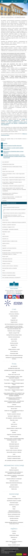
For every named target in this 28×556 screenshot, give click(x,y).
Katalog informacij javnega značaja (14, 335)
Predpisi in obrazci (6, 263)
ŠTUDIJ (14, 364)
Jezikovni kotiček (14, 485)
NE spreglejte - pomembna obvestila (10, 229)
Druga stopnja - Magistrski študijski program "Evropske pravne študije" (12, 182)
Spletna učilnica (5, 243)
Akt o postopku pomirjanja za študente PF (11, 277)
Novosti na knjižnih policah (14, 544)
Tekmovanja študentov (7, 261)
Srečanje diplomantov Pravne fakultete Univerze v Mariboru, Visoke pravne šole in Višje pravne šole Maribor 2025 (14, 327)
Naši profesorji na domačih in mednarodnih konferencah (14, 476)
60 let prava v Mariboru (14, 314)
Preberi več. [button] (7, 552)
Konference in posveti (14, 504)
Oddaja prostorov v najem (14, 349)
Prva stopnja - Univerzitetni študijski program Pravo (13, 177)
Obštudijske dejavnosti (7, 258)
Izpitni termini (5, 236)
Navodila (5, 143)
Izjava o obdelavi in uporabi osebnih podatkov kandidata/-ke (14, 210)
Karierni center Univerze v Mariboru (10, 265)
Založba (14, 506)
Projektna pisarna (14, 520)
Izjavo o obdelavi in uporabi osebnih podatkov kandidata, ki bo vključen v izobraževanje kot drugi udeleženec (14, 123)
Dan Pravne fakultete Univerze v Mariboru (14, 324)
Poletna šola (14, 489)
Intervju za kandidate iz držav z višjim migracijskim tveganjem (13, 174)
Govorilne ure (5, 238)
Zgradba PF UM (14, 345)
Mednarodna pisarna (14, 487)
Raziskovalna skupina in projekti (14, 500)
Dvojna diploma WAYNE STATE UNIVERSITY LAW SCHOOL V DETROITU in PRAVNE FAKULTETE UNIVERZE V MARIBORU (14, 189)
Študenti (4, 245)
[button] (25, 2)
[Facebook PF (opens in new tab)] (6, 296)
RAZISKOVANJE (14, 494)
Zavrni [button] (25, 554)
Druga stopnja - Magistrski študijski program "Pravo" (13, 179)
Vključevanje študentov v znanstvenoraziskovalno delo (14, 511)
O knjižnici (14, 531)
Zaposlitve (14, 347)
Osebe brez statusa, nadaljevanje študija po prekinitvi (14, 222)
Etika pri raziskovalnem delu (14, 514)
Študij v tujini (5, 256)
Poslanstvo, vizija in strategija (14, 330)
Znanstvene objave (14, 502)
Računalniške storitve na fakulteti (9, 268)
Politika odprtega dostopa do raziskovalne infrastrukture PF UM (14, 523)
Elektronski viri (14, 537)
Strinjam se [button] (19, 554)
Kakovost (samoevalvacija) (14, 337)
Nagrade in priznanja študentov (9, 248)
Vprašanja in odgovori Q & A (8, 227)
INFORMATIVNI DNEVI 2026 (8, 164)
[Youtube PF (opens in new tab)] (10, 296)
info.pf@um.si (19, 293)
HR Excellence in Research (14, 516)
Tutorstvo (4, 200)
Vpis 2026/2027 (5, 162)
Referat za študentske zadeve (8, 272)
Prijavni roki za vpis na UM (8, 171)
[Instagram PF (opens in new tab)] (18, 296)
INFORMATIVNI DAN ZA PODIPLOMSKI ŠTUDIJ (12, 166)
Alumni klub (14, 341)
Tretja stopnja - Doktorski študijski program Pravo (13, 185)
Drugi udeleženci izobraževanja (9, 203)
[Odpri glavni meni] (1, 1)
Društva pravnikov (14, 343)
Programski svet (14, 320)
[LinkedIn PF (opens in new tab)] (14, 296)
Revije (14, 508)
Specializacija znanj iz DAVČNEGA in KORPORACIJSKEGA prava (10, 194)
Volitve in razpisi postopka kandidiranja (14, 355)
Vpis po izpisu (5, 220)
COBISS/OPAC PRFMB (14, 535)
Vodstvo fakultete (14, 316)
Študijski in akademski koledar (9, 275)
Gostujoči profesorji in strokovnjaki (14, 478)
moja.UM (4, 169)
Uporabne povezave (14, 518)
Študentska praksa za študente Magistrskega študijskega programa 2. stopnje (12, 253)
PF (16, 1)
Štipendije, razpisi (6, 231)
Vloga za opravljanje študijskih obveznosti (12, 145)
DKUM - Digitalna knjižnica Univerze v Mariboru (14, 542)
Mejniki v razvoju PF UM (14, 332)
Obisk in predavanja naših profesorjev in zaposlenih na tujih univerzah (14, 472)
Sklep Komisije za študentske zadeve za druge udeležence (14, 213)
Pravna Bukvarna (14, 351)
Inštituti (14, 496)
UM (12, 1)
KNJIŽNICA (14, 529)
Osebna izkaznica (14, 311)
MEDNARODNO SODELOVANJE (14, 465)
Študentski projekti (6, 250)
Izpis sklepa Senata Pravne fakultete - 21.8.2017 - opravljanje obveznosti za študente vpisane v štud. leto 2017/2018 (14, 156)
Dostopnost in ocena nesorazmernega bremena (14, 358)
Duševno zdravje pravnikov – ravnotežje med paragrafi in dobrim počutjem (12, 197)
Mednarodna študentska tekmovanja (14, 482)
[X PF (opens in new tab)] (22, 296)
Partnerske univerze (14, 480)
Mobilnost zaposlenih (14, 470)
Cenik (3, 270)
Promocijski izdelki (14, 353)
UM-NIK (14, 539)
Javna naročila (14, 339)
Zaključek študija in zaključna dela (9, 241)
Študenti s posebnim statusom (9, 224)
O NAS (14, 309)
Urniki (3, 234)
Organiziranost (14, 322)
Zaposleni (14, 318)
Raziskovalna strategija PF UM (14, 498)
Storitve (14, 533)
